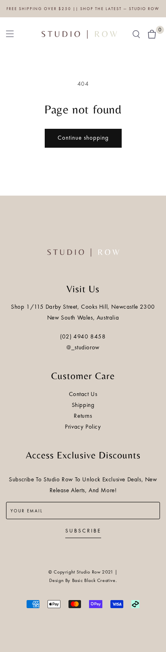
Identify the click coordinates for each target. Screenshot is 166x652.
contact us (83, 394)
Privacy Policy (83, 427)
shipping (83, 405)
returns (83, 416)
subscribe (83, 530)
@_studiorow (83, 347)
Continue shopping (83, 138)
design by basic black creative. (83, 580)
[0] (152, 33)
